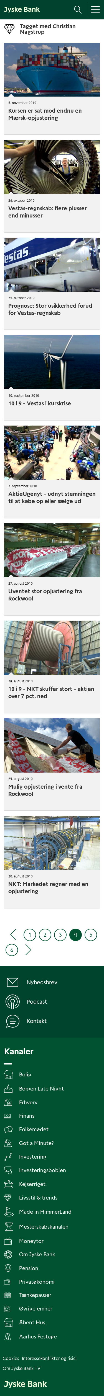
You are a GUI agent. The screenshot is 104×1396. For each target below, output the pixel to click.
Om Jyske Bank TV (21, 1368)
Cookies (11, 1358)
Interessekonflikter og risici (49, 1358)
